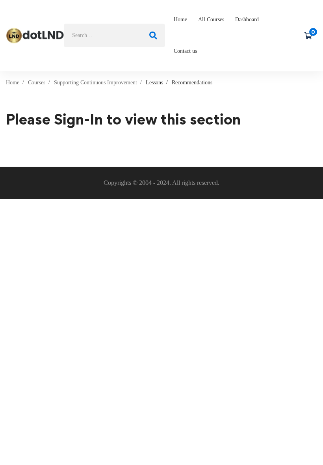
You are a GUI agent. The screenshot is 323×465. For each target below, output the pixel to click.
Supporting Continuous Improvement (95, 83)
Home (12, 83)
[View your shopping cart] (310, 35)
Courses (36, 83)
